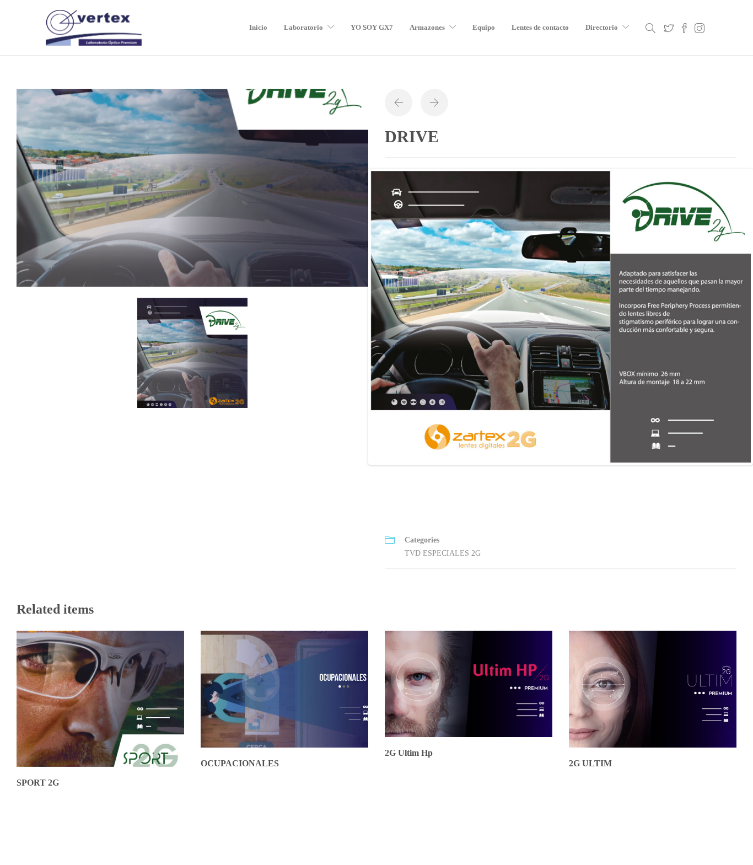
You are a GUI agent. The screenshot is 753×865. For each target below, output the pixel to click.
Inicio (258, 27)
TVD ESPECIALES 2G (443, 553)
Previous (354, 316)
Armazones (427, 27)
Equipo (483, 27)
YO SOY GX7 (372, 27)
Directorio (601, 27)
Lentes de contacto (540, 27)
